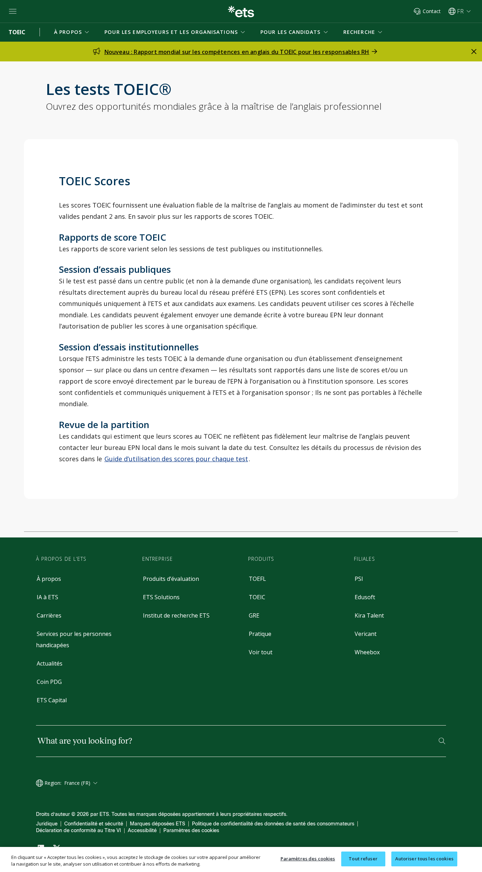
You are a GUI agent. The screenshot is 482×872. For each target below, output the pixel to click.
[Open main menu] (12, 11)
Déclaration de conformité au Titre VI (78, 831)
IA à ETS (47, 597)
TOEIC (257, 597)
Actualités (49, 663)
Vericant (365, 634)
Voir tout (260, 652)
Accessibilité (142, 831)
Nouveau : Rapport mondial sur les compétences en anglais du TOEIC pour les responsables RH (236, 52)
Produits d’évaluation (171, 579)
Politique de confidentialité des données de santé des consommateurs (273, 824)
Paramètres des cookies (191, 831)
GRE (254, 615)
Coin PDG (49, 682)
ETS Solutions (161, 597)
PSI (359, 579)
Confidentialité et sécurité (93, 824)
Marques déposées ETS (157, 824)
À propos (49, 579)
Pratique (260, 634)
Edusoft (365, 597)
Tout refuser (363, 858)
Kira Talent (369, 615)
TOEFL (257, 579)
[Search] (442, 741)
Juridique (47, 824)
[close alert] (474, 51)
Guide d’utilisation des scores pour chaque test (176, 459)
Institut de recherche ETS (176, 615)
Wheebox (367, 652)
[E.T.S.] (241, 11)
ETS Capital (52, 700)
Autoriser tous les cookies (424, 858)
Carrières (49, 615)
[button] (72, 32)
